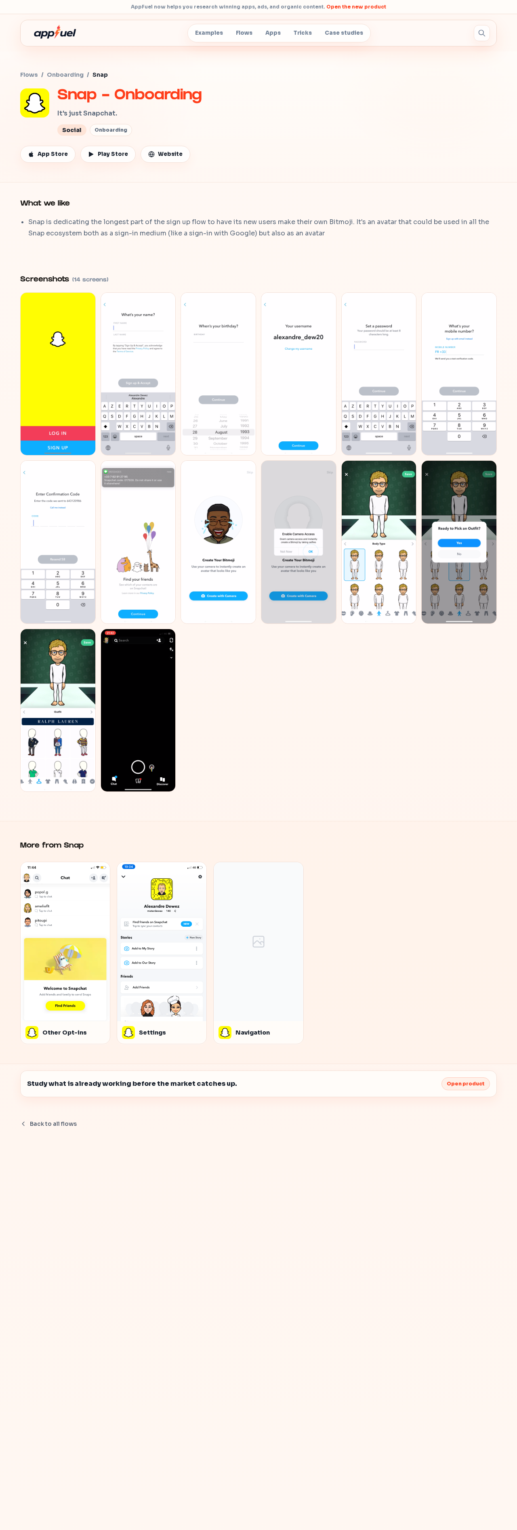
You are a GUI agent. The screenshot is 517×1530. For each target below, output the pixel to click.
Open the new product (356, 7)
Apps (273, 32)
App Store (53, 154)
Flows (244, 32)
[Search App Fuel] (482, 33)
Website (170, 154)
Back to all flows (53, 1123)
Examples (209, 32)
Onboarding (65, 74)
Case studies (344, 32)
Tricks (303, 32)
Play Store (113, 154)
